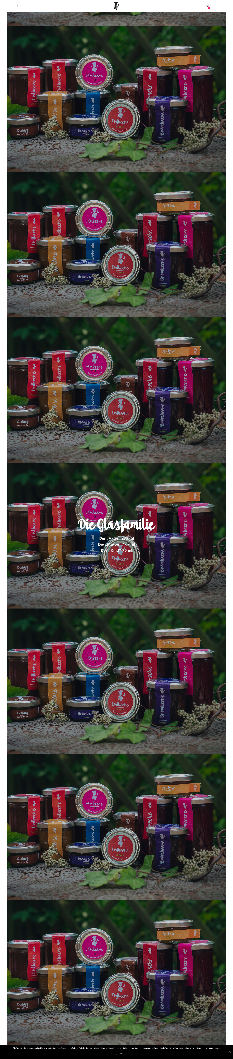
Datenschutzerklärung (144, 1048)
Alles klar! (117, 1054)
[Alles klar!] (229, 1052)
